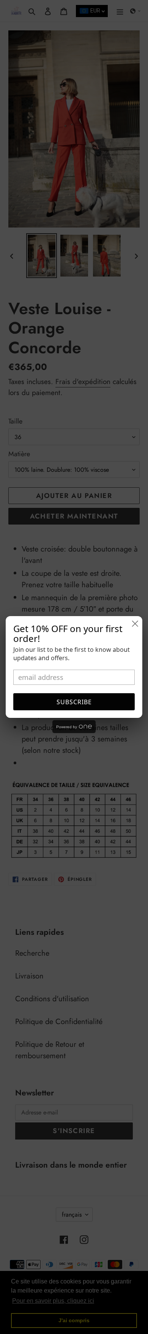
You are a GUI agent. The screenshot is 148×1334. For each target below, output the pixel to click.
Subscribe (74, 702)
